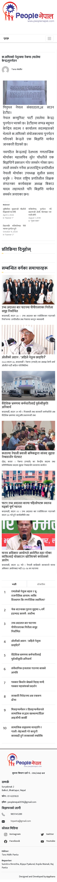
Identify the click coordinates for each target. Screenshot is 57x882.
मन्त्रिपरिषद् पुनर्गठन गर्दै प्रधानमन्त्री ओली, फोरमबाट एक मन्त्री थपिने (39, 212)
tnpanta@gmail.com (21, 821)
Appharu (50, 877)
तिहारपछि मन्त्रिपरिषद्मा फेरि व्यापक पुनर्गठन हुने (14, 227)
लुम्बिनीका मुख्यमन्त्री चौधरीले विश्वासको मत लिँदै (14, 210)
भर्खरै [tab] (14, 584)
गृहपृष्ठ (6, 38)
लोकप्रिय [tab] (41, 584)
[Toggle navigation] (49, 38)
